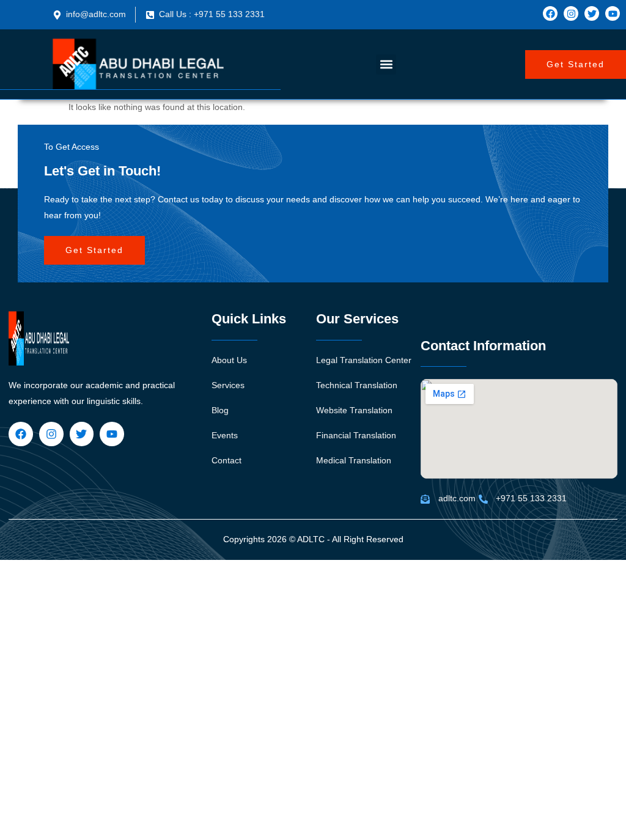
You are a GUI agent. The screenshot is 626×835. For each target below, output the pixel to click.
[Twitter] (591, 13)
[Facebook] (550, 13)
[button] (386, 64)
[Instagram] (571, 13)
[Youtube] (612, 13)
